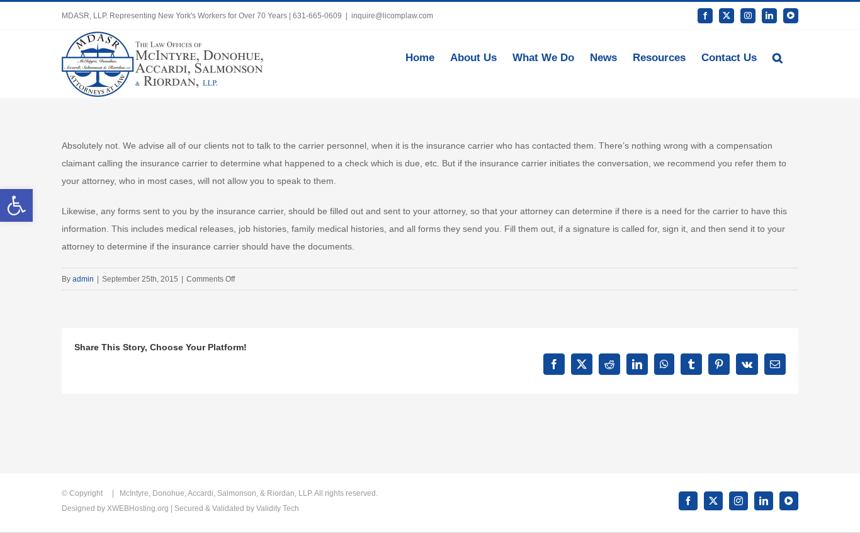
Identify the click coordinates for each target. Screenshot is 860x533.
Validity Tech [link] (277, 508)
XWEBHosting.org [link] (138, 508)
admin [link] (83, 279)
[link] (16, 205)
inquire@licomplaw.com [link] (392, 15)
